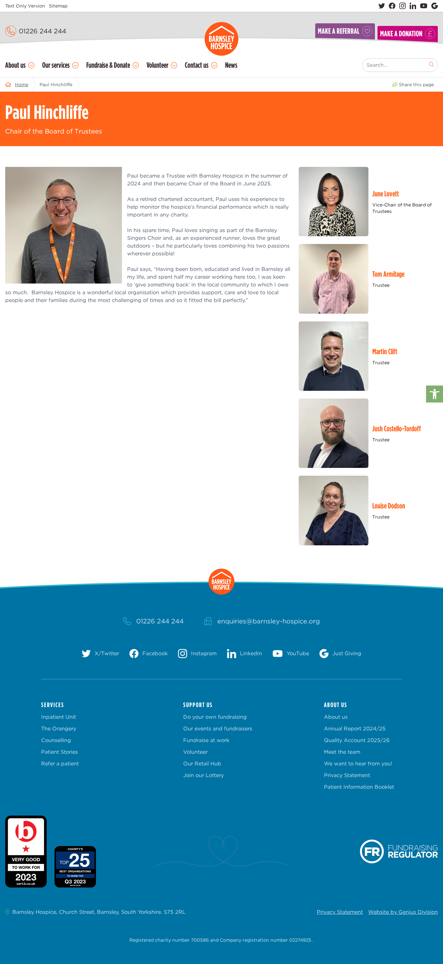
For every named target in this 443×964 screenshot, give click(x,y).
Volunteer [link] (157, 65)
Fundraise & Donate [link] (108, 65)
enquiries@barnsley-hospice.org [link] (268, 621)
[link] (434, 394)
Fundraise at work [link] (206, 740)
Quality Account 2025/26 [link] (356, 740)
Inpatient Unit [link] (58, 717)
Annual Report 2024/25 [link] (355, 729)
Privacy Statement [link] (347, 775)
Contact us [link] (197, 65)
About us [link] (15, 65)
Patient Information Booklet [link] (359, 787)
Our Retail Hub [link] (202, 764)
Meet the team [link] (342, 752)
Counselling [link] (56, 740)
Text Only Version (25, 5)
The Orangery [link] (58, 729)
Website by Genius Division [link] (403, 912)
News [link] (231, 65)
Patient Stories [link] (59, 752)
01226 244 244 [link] (42, 31)
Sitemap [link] (58, 5)
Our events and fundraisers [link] (217, 729)
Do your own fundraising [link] (215, 717)
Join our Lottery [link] (203, 775)
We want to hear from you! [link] (358, 764)
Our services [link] (56, 65)
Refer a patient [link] (60, 764)
